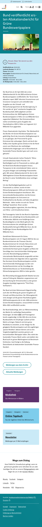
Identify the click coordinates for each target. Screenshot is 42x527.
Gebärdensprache (17, 1)
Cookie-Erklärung (8, 510)
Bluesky (5, 479)
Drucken (5, 500)
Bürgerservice (19, 487)
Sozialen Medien (28, 472)
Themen (27, 7)
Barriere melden (8, 516)
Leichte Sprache (28, 1)
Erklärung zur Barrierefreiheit (12, 513)
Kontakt (5, 507)
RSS (12, 487)
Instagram (20, 479)
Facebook (12, 479)
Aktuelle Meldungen (14, 372)
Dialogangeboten (29, 469)
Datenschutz (22, 507)
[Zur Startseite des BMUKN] (4, 7)
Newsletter (11, 437)
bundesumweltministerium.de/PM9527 (21, 497)
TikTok (12, 483)
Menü (36, 7)
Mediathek (10, 394)
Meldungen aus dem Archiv (17, 365)
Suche (17, 7)
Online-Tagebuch (13, 416)
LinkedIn (6, 483)
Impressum (13, 507)
